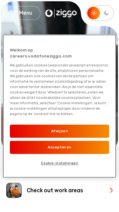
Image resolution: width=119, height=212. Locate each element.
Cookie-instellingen (59, 163)
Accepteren (59, 147)
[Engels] (61, 13)
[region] (59, 106)
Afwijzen (59, 131)
